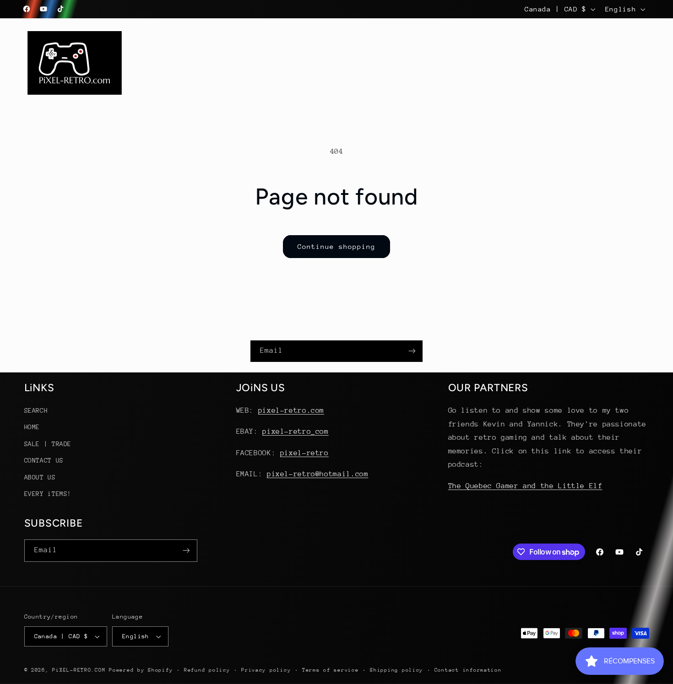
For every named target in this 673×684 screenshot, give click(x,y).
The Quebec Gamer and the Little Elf (525, 486)
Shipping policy (396, 670)
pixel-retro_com (295, 432)
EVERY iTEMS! (48, 493)
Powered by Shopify (141, 670)
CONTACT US (44, 460)
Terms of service (330, 670)
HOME (32, 427)
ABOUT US (40, 477)
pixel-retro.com (291, 410)
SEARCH (36, 410)
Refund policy (207, 670)
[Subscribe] (412, 351)
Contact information (468, 670)
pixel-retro (304, 453)
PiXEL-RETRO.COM (78, 670)
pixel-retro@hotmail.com (318, 474)
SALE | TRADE (48, 443)
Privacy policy (266, 670)
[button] (204, 53)
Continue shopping (337, 246)
